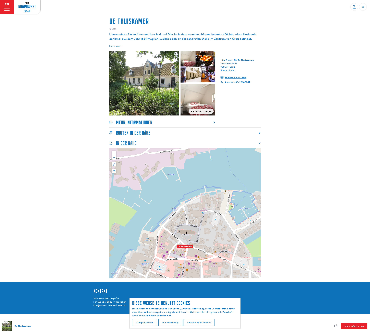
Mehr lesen (115, 46)
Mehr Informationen (134, 122)
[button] (185, 248)
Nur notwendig (170, 322)
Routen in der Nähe (133, 133)
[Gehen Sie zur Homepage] (27, 7)
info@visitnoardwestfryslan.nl (109, 305)
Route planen (228, 70)
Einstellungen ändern (199, 322)
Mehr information (354, 326)
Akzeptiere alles (144, 322)
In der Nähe (126, 143)
